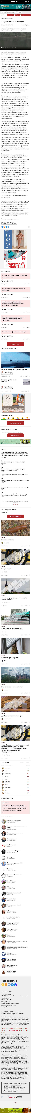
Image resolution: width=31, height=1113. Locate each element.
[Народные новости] (26, 1)
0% (4, 418)
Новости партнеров (16, 1085)
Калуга (3, 595)
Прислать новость (15, 516)
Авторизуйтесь (15, 435)
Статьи (19, 12)
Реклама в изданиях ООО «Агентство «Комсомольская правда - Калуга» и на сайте (14, 1030)
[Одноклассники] (4, 227)
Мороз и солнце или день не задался (14, 369)
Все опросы (15, 504)
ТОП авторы (5, 762)
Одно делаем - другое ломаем (11, 629)
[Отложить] (12, 47)
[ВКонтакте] (2, 227)
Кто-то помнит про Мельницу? (11, 687)
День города (10, 14)
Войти (29, 1)
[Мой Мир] (6, 227)
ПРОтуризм (17, 14)
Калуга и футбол (7, 569)
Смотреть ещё (14, 344)
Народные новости (11, 12)
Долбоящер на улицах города (11, 716)
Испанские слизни (7, 540)
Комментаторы (24, 762)
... (14, 809)
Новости (4, 12)
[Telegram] (8, 227)
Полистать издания (6, 1016)
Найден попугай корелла (10, 658)
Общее (3, 537)
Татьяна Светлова (7, 281)
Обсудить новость (15, 423)
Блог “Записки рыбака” (7, 18)
